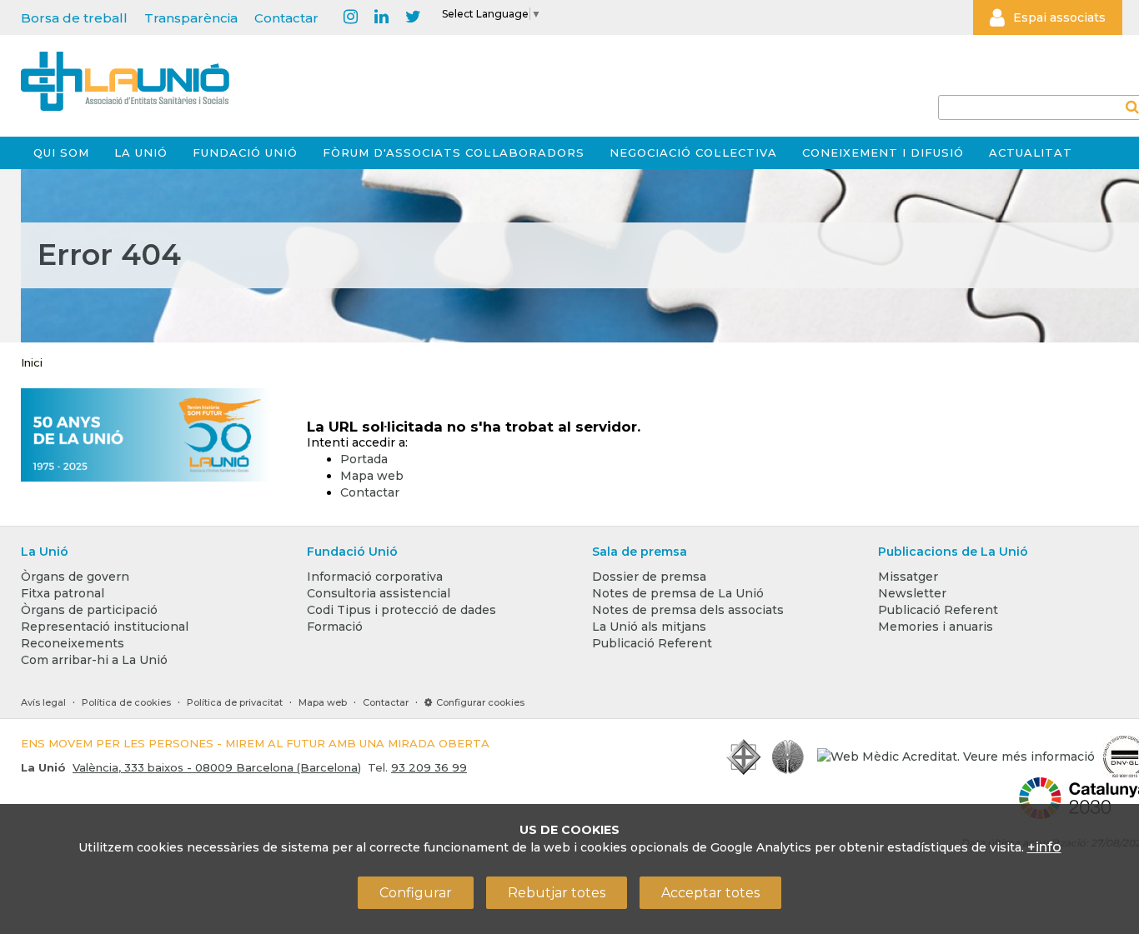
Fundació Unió (245, 152)
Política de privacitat (235, 702)
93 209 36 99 (429, 767)
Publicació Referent (652, 643)
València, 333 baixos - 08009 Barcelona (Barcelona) (217, 767)
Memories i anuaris (935, 626)
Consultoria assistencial (378, 593)
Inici (32, 362)
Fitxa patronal (62, 593)
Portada (364, 459)
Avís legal (43, 702)
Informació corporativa (375, 576)
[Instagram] (351, 17)
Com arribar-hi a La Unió (94, 659)
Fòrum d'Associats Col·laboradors (454, 152)
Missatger (908, 576)
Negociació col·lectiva (693, 152)
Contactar (286, 18)
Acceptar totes (710, 893)
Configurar (415, 893)
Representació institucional (104, 626)
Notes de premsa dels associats (688, 609)
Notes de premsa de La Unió (678, 593)
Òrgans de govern (75, 576)
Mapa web (372, 475)
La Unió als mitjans (649, 626)
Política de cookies (126, 702)
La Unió (141, 152)
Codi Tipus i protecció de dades (401, 609)
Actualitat (1030, 152)
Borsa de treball (74, 18)
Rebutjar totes (556, 893)
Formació (335, 626)
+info (1044, 847)
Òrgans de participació (89, 609)
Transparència (191, 18)
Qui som (61, 152)
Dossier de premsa (649, 576)
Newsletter (912, 593)
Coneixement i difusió (883, 152)
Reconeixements (72, 643)
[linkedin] (381, 17)
